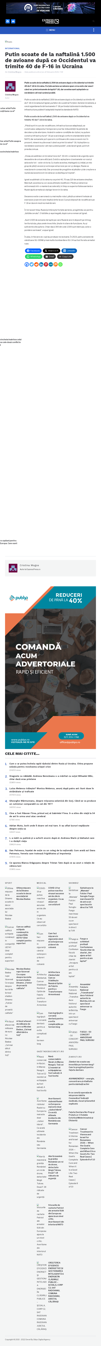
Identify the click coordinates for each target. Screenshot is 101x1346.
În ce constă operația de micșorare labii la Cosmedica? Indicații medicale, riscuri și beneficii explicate (82, 1098)
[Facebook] (27, 264)
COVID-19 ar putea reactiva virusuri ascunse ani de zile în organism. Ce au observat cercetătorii (56, 896)
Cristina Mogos (14, 72)
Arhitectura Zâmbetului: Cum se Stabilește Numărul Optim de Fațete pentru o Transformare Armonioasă (55, 983)
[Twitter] (31, 264)
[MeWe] (51, 264)
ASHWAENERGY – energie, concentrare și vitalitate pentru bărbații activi (81, 1081)
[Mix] (55, 264)
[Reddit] (36, 264)
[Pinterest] (46, 264)
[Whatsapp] (60, 264)
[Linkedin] (41, 264)
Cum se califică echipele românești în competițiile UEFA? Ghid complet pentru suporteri (23, 935)
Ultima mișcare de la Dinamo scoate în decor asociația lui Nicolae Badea (23, 893)
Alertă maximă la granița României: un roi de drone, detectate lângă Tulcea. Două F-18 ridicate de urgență (55, 1167)
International (12, 48)
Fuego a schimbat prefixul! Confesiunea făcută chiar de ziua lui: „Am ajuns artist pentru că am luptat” (87, 950)
